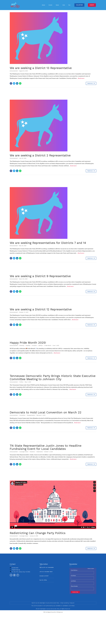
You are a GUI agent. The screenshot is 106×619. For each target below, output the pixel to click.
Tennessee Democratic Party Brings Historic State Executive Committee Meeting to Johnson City (52, 377)
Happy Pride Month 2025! (28, 342)
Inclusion (34, 345)
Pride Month (47, 345)
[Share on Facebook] (11, 83)
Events (50, 5)
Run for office (43, 580)
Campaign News (23, 451)
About (43, 5)
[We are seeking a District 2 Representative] (53, 125)
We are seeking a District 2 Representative (40, 155)
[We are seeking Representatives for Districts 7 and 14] (53, 213)
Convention (22, 415)
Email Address (74, 570)
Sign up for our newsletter (47, 567)
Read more (81, 78)
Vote (63, 5)
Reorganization (31, 415)
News (57, 5)
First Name (73, 575)
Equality (28, 345)
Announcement (14, 71)
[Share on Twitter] (14, 83)
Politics (21, 382)
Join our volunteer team (46, 571)
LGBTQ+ (40, 345)
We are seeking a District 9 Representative (40, 276)
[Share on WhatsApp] (20, 83)
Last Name (73, 580)
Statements (39, 451)
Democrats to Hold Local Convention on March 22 (45, 412)
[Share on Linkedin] (17, 83)
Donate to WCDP (44, 576)
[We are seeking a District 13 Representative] (53, 38)
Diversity (21, 345)
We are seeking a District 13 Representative (41, 68)
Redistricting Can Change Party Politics (37, 533)
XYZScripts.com (59, 612)
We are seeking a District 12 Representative (41, 309)
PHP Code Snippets (47, 612)
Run (69, 5)
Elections (32, 451)
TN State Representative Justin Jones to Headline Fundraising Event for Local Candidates (45, 447)
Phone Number (74, 586)
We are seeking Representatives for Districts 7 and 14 (48, 243)
